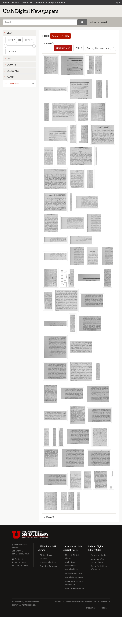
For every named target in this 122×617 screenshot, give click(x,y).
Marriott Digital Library (72, 557)
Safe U (104, 601)
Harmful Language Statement (50, 2)
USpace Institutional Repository (74, 583)
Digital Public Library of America (100, 568)
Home (6, 2)
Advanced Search (99, 22)
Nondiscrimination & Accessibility (81, 601)
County (11, 64)
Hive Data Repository (74, 588)
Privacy (57, 601)
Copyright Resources (49, 566)
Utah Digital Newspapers (70, 564)
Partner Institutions (99, 555)
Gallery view (64, 47)
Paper (10, 77)
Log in (118, 2)
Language (13, 70)
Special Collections (48, 562)
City (9, 58)
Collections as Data (73, 573)
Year (9, 32)
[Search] (82, 22)
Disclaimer (90, 607)
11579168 (59, 36)
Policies (104, 607)
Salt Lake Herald (12, 83)
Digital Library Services (46, 557)
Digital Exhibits (71, 569)
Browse (15, 2)
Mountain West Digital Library (97, 561)
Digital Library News (74, 577)
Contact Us (27, 2)
